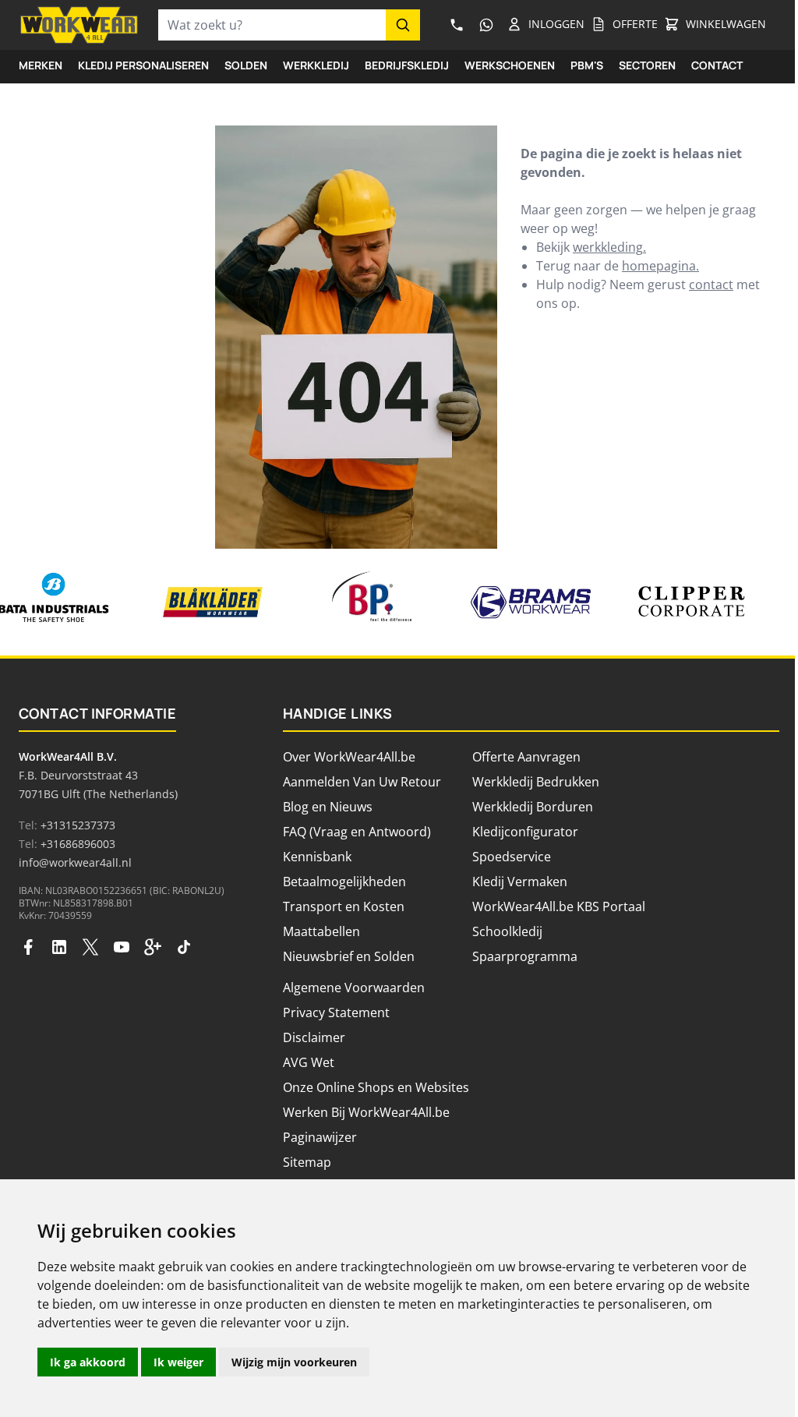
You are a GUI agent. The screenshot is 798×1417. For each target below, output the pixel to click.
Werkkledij (316, 65)
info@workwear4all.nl (75, 862)
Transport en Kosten (343, 906)
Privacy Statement (336, 1012)
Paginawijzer (320, 1137)
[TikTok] (184, 947)
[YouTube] (121, 947)
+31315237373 (78, 825)
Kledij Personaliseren (143, 65)
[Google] (152, 947)
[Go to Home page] (79, 25)
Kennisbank (317, 856)
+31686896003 (78, 843)
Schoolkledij (507, 931)
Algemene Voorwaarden (354, 987)
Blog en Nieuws (328, 806)
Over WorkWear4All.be (349, 756)
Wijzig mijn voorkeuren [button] (294, 1362)
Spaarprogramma (524, 956)
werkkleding (608, 247)
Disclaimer (314, 1037)
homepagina (659, 265)
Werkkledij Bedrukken (535, 781)
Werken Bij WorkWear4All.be (366, 1112)
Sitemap (307, 1162)
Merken (40, 65)
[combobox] (272, 25)
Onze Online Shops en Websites (376, 1087)
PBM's (586, 65)
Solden (245, 65)
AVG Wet (308, 1062)
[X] (90, 947)
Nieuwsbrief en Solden (349, 956)
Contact (717, 65)
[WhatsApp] (486, 25)
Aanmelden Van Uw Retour (362, 781)
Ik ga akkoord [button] (87, 1362)
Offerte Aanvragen (526, 756)
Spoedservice (511, 856)
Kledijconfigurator (525, 831)
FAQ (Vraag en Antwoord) (357, 831)
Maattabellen (321, 931)
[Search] (403, 25)
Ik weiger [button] (178, 1362)
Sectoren (647, 65)
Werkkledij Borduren (532, 806)
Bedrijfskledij (407, 65)
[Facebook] (28, 947)
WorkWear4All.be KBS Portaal (558, 906)
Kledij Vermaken (519, 881)
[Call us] (456, 25)
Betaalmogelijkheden (344, 881)
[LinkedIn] (59, 947)
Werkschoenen (509, 65)
